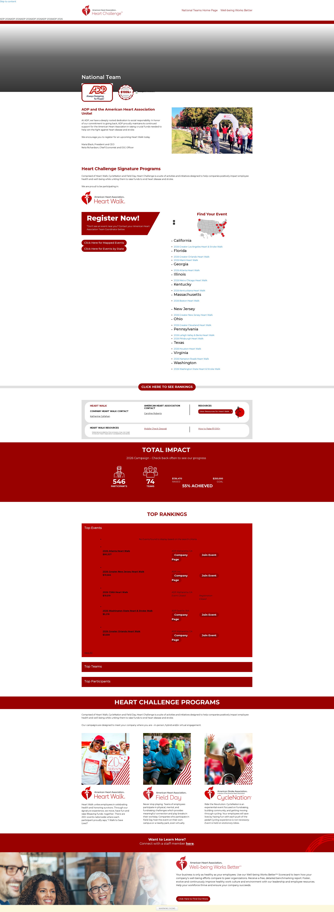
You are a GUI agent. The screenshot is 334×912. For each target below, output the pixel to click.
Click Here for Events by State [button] (104, 248)
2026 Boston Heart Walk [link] (186, 301)
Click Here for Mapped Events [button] (104, 242)
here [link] (190, 843)
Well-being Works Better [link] (236, 10)
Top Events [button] (93, 528)
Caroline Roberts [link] (153, 413)
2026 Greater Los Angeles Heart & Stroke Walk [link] (198, 247)
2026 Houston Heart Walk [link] (187, 349)
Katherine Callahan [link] (100, 416)
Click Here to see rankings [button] (167, 387)
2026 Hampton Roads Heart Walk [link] (191, 359)
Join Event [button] (209, 555)
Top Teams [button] (93, 666)
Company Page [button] (180, 557)
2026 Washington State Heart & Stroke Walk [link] (197, 369)
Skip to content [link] (8, 1)
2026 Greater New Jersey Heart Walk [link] (193, 315)
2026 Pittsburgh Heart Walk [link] (188, 338)
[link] (102, 10)
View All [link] (88, 653)
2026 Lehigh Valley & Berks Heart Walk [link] (194, 335)
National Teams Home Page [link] (200, 10)
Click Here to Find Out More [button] (193, 899)
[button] (200, 230)
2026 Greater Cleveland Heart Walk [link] (192, 325)
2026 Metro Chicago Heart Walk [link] (190, 280)
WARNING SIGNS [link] (167, 908)
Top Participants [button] (97, 681)
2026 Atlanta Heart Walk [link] (187, 270)
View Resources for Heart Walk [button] (214, 411)
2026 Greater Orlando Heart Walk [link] (191, 257)
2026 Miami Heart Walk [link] (186, 260)
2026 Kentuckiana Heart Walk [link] (189, 290)
